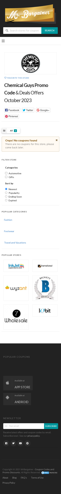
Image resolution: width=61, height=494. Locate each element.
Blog (14, 477)
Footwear (9, 231)
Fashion (8, 219)
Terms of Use (37, 477)
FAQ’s (24, 477)
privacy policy (33, 436)
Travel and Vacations (15, 242)
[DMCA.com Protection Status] (49, 472)
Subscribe (51, 426)
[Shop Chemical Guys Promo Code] (30, 63)
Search (50, 30)
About (5, 477)
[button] (12, 110)
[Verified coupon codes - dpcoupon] (30, 13)
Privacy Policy (9, 483)
